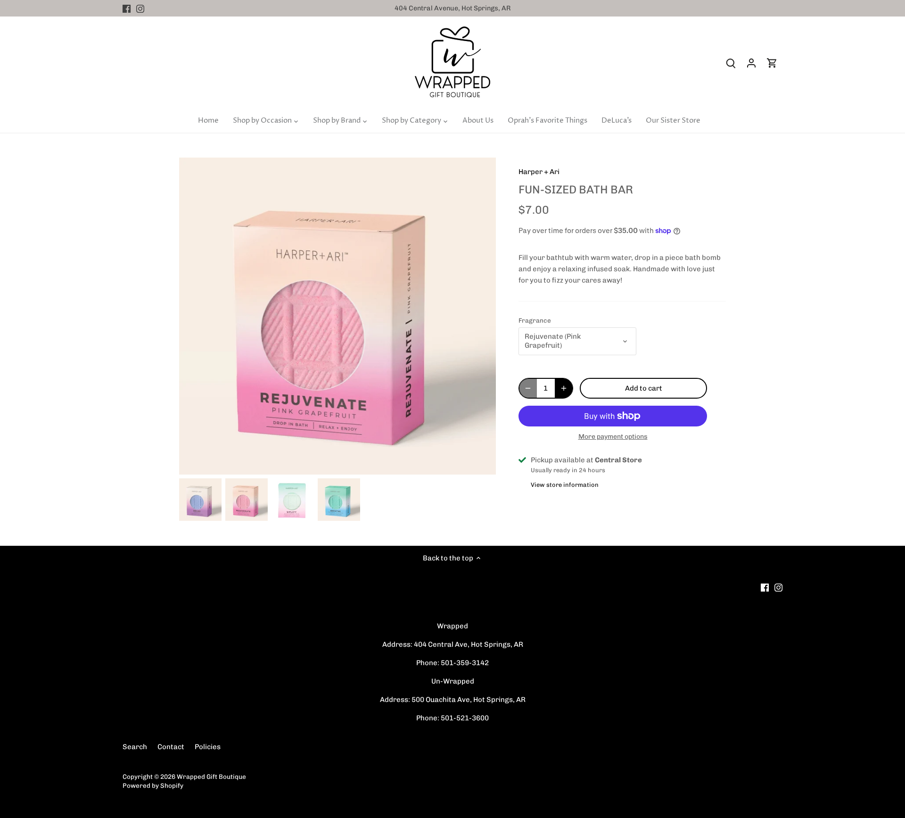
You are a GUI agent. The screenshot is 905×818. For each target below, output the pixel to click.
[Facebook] (127, 8)
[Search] (730, 63)
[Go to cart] (772, 63)
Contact (170, 747)
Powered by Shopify (153, 785)
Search (135, 747)
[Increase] (564, 388)
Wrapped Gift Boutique (211, 776)
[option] (200, 499)
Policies (208, 747)
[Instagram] (140, 8)
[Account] (751, 63)
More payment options (613, 436)
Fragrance (534, 320)
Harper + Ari (538, 171)
